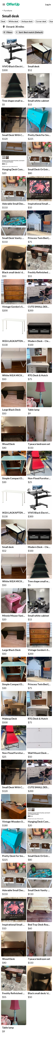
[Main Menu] (3, 4)
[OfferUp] (13, 4)
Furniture (8, 10)
